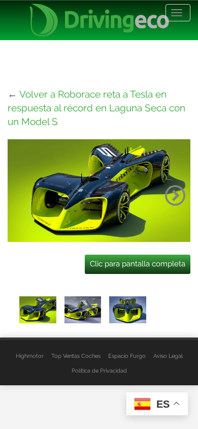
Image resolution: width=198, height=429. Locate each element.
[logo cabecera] (99, 20)
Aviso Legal (168, 355)
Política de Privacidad (99, 370)
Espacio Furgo (127, 355)
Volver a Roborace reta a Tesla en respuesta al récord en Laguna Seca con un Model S (96, 107)
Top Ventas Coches (76, 355)
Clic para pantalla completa (137, 263)
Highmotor (30, 355)
